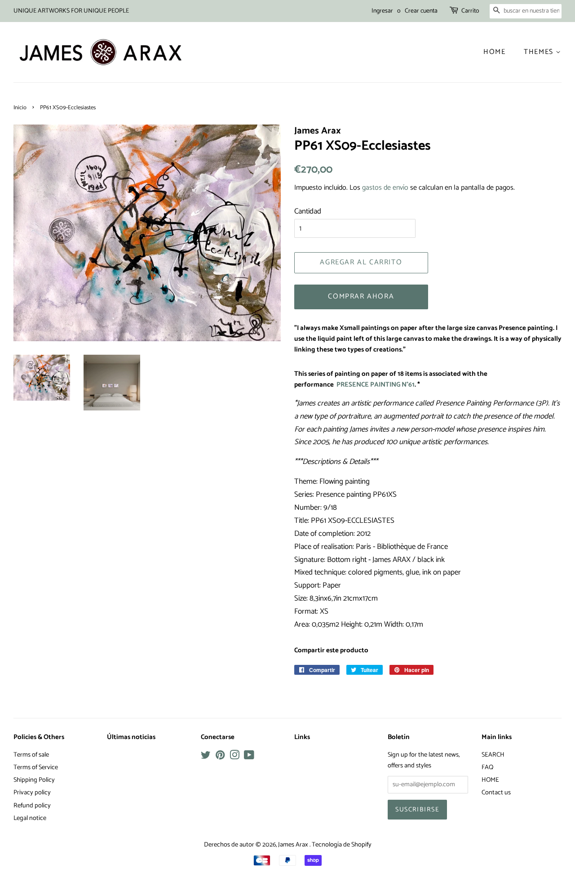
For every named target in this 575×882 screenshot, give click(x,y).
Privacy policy (32, 792)
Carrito (470, 11)
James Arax (294, 844)
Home (494, 52)
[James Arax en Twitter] (206, 757)
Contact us (496, 792)
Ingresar (382, 11)
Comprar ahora (361, 296)
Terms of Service (35, 767)
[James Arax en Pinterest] (220, 757)
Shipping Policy (34, 780)
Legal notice (29, 818)
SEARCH (493, 754)
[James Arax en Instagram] (234, 757)
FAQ (487, 767)
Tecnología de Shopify (342, 844)
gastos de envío (385, 188)
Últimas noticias (131, 737)
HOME (490, 780)
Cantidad (307, 211)
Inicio (20, 107)
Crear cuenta (421, 11)
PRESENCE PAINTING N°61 (375, 384)
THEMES (540, 52)
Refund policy (32, 805)
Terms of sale (31, 754)
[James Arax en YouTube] (249, 757)
